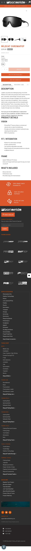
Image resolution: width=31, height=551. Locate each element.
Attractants (6, 435)
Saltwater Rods (7, 419)
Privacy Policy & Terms (8, 493)
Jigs (4, 364)
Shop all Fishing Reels (8, 408)
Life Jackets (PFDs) (8, 300)
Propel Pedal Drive (7, 334)
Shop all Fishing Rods (8, 421)
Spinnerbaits (6, 366)
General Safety (6, 331)
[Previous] (5, 21)
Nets (4, 437)
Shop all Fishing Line (8, 394)
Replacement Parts (8, 336)
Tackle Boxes (6, 446)
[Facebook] (2, 512)
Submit (5, 229)
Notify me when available (15, 74)
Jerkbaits (5, 362)
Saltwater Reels (7, 405)
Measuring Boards (7, 318)
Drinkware (5, 327)
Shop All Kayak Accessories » (9, 339)
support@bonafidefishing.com (8, 518)
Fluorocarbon (6, 387)
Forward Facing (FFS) (8, 355)
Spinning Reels (6, 403)
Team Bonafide (7, 486)
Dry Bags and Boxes (8, 329)
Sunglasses (6, 323)
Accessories (11, 6)
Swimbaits (5, 368)
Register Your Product (8, 482)
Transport (5, 309)
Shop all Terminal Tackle (9, 474)
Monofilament (6, 382)
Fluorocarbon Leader (8, 389)
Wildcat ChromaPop (21, 6)
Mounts (5, 305)
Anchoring (5, 314)
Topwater (5, 371)
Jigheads (5, 462)
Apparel (5, 325)
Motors (4, 298)
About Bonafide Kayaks (9, 491)
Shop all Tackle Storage (9, 453)
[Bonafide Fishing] (11, 209)
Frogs (4, 357)
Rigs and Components (8, 471)
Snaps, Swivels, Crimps (9, 467)
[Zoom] (26, 10)
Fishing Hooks (6, 460)
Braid (4, 384)
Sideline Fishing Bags (8, 296)
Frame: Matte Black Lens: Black (3, 64)
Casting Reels (6, 400)
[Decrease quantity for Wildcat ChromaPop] (2, 69)
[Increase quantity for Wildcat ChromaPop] (7, 69)
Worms (4, 373)
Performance (6, 320)
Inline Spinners (6, 360)
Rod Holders (6, 307)
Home (5, 6)
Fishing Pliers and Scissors (10, 428)
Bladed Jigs (6, 348)
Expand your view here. (17, 115)
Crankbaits (5, 351)
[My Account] (26, 2)
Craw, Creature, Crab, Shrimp (10, 353)
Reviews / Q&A (19, 84)
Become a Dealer (7, 484)
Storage (5, 311)
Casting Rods (6, 414)
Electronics (6, 316)
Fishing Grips (6, 430)
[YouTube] (6, 512)
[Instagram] (10, 512)
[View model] (8, 242)
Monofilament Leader (8, 391)
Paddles (5, 303)
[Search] (4, 2)
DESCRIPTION (7, 84)
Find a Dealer (8, 214)
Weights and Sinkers (8, 464)
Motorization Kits (7, 294)
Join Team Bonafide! (8, 489)
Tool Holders (6, 432)
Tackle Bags (6, 448)
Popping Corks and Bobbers (10, 469)
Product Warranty (7, 495)
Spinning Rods (6, 416)
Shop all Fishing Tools (8, 440)
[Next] (26, 21)
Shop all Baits (6, 376)
